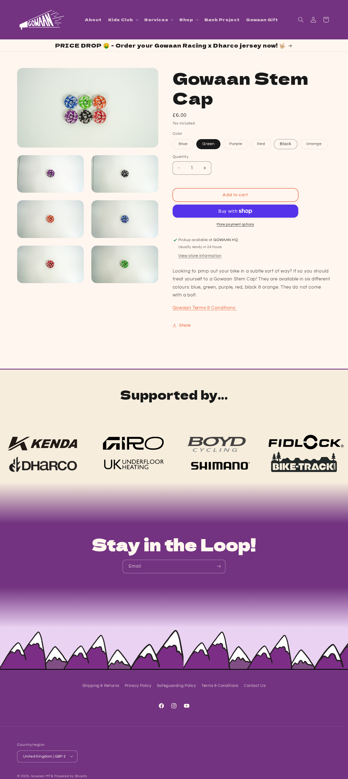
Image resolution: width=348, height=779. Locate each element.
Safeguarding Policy (176, 686)
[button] (123, 20)
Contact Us (255, 686)
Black (285, 144)
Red (264, 145)
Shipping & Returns (100, 686)
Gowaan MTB (42, 775)
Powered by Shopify (70, 775)
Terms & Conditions (219, 686)
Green (208, 144)
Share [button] (185, 325)
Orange (316, 145)
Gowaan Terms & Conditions (205, 307)
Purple (238, 145)
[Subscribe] (219, 566)
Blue (186, 145)
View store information (200, 256)
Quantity (180, 157)
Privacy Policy (138, 686)
